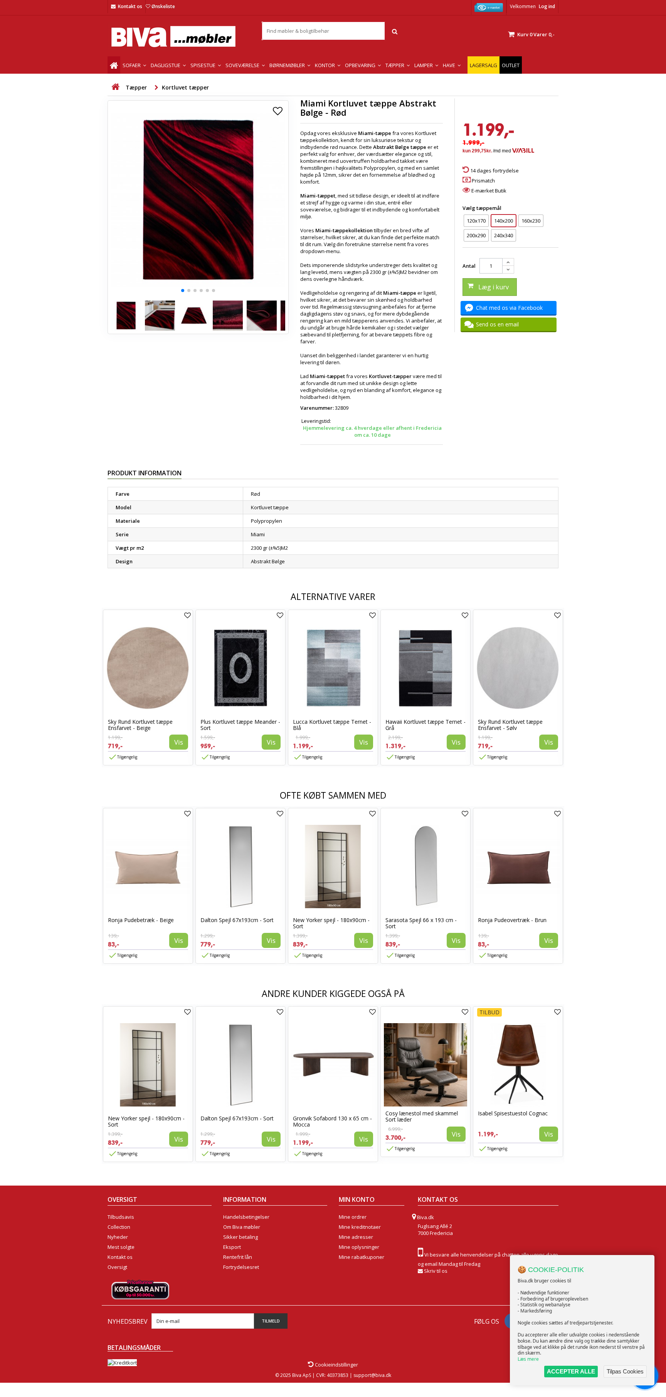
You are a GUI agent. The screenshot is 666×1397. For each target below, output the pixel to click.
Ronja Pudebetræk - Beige (141, 920)
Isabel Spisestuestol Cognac (513, 1113)
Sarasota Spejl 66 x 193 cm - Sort (421, 923)
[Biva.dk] (179, 36)
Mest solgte (121, 1246)
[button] (182, 290)
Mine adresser (356, 1236)
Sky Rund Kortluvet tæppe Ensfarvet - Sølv (510, 724)
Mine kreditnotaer (360, 1226)
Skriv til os (435, 1270)
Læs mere (528, 1359)
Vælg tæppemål (482, 207)
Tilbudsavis (121, 1216)
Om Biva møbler (241, 1226)
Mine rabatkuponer (361, 1256)
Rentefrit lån (237, 1256)
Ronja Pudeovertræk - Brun (512, 920)
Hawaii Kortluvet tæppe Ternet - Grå (425, 724)
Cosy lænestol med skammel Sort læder (421, 1116)
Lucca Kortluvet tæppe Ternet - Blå (332, 724)
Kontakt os (130, 6)
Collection (119, 1226)
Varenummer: (317, 407)
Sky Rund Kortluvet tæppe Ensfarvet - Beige (140, 724)
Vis (178, 742)
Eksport (232, 1246)
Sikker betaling (240, 1236)
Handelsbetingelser (246, 1216)
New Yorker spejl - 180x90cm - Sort (331, 923)
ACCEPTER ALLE (571, 1371)
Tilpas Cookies (625, 1371)
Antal (469, 265)
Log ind (547, 6)
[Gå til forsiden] (115, 87)
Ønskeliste (163, 6)
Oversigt (117, 1267)
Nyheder (118, 1236)
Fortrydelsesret (241, 1267)
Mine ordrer (353, 1216)
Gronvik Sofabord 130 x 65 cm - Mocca (332, 1121)
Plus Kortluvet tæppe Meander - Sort (240, 724)
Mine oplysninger (359, 1246)
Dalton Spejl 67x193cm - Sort (237, 920)
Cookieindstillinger (336, 1364)
